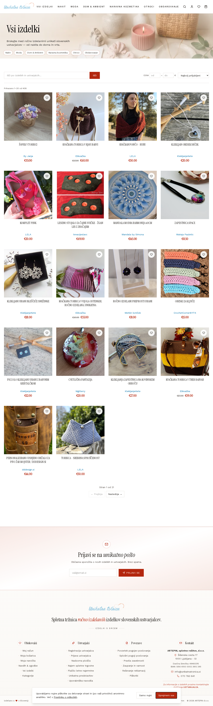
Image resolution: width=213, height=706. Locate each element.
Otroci (149, 6)
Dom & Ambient (94, 6)
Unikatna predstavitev (80, 675)
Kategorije (27, 675)
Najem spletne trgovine (80, 665)
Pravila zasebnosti (133, 660)
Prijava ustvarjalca (80, 655)
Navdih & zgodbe (27, 665)
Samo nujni (145, 695)
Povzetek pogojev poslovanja (133, 650)
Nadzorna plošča (80, 660)
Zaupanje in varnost (133, 665)
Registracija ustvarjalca (80, 650)
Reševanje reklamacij (133, 670)
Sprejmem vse (166, 695)
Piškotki (133, 675)
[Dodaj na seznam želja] (47, 97)
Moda (74, 6)
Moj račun (27, 650)
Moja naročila (27, 660)
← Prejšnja (97, 494)
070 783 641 (188, 676)
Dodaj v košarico (28, 98)
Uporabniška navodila (80, 680)
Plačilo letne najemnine (80, 670)
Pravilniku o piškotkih (65, 697)
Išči (95, 75)
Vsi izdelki (45, 6)
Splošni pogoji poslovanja (133, 655)
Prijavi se (133, 572)
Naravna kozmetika (124, 6)
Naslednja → (115, 494)
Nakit (62, 6)
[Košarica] (206, 7)
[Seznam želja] (199, 7)
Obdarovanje (169, 6)
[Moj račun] (192, 7)
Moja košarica (27, 655)
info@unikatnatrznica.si (188, 671)
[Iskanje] (184, 7)
